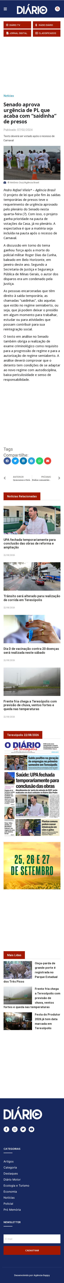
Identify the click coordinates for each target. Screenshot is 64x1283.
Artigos (9, 1161)
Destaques (11, 1173)
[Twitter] (23, 1129)
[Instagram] (15, 1129)
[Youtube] (31, 1129)
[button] (57, 8)
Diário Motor (12, 1179)
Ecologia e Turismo (16, 1185)
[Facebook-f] (6, 1129)
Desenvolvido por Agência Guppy (32, 1275)
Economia (10, 1191)
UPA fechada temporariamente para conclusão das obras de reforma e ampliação (30, 543)
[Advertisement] (34, 64)
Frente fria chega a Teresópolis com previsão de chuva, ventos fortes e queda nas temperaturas (30, 705)
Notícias (9, 95)
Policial (8, 1203)
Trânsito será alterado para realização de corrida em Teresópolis (32, 598)
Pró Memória (12, 1209)
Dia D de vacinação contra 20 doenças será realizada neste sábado (31, 650)
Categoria (10, 1167)
